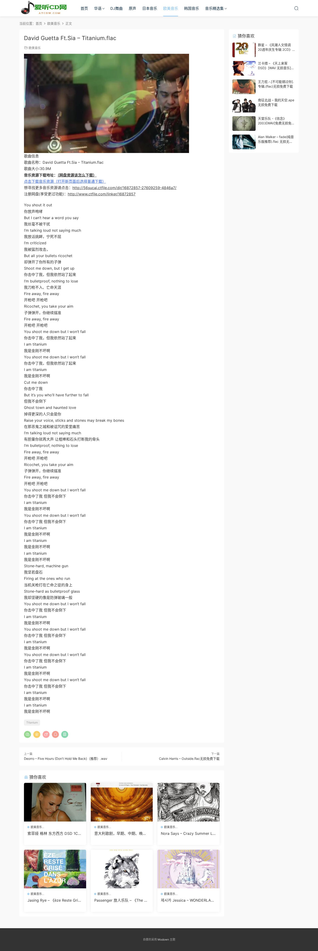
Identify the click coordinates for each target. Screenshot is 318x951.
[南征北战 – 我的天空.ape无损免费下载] (244, 105)
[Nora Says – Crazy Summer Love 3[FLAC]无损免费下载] (188, 802)
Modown (163, 939)
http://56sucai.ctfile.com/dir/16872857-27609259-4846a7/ (124, 187)
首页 (84, 8)
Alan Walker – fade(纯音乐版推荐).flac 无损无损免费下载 (276, 141)
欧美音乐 (170, 8)
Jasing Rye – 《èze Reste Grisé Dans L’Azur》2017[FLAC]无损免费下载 (54, 900)
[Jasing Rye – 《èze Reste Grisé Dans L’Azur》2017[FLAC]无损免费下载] (55, 869)
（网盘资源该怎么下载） (77, 175)
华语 (97, 8)
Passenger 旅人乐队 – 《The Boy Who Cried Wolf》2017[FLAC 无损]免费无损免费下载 (121, 900)
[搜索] (296, 8)
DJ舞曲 (116, 8)
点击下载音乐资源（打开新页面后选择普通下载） (65, 181)
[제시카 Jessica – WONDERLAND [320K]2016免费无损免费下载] (188, 869)
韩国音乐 (191, 8)
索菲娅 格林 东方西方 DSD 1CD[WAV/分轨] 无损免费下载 (54, 833)
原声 (132, 8)
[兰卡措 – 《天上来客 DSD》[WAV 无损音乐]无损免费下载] (244, 68)
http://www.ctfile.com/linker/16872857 (101, 194)
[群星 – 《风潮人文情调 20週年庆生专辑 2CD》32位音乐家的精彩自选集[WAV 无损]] (244, 50)
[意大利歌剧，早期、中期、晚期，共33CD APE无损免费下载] (122, 802)
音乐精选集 (214, 8)
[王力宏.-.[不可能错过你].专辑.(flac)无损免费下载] (244, 86)
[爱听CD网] (45, 8)
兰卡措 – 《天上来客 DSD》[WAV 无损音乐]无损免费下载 (276, 67)
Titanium (32, 722)
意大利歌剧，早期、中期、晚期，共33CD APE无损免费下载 (120, 833)
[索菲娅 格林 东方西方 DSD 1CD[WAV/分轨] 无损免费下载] (55, 802)
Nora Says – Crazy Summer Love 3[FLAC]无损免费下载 (188, 833)
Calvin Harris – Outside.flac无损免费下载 (189, 759)
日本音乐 (149, 8)
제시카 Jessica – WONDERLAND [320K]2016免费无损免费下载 (188, 900)
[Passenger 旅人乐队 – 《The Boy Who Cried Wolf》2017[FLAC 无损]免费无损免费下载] (122, 869)
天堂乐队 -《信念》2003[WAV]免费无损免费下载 (276, 122)
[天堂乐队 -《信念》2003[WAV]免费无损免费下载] (244, 123)
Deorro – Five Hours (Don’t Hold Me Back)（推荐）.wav (65, 759)
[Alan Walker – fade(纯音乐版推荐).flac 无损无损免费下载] (244, 142)
